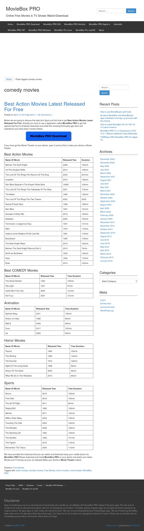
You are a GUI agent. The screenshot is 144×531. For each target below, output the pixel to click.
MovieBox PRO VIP (16, 30)
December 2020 (107, 194)
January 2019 (106, 260)
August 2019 (106, 236)
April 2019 (104, 250)
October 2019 (106, 229)
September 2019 (107, 232)
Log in (103, 300)
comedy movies (36, 470)
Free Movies (18, 467)
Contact (39, 485)
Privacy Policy (10, 485)
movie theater (76, 470)
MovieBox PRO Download (28, 24)
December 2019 (107, 222)
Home (10, 24)
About (101, 30)
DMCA (21, 485)
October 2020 (106, 197)
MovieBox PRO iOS (52, 24)
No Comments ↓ (45, 114)
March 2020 (105, 211)
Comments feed (107, 307)
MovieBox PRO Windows (40, 30)
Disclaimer (30, 485)
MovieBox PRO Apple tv (99, 24)
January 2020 (106, 218)
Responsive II (112, 525)
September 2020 (107, 201)
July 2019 (104, 239)
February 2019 (106, 257)
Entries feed (105, 303)
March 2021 (105, 190)
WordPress (135, 525)
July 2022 (104, 169)
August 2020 (106, 204)
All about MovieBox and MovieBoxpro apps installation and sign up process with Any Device (118, 118)
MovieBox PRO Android (74, 24)
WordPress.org (107, 310)
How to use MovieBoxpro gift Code (115, 111)
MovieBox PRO (23, 8)
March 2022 (105, 173)
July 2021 (104, 183)
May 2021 (104, 187)
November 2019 (107, 225)
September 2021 (107, 176)
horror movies (62, 470)
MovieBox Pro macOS (85, 30)
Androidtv (118, 24)
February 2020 (106, 215)
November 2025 (107, 162)
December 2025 (107, 159)
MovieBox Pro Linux (63, 30)
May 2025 (104, 166)
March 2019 (105, 253)
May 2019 (104, 246)
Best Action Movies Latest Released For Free (44, 106)
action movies (22, 470)
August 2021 (106, 180)
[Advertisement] (72, 54)
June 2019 (105, 243)
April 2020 (104, 208)
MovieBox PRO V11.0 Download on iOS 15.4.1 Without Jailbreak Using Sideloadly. (119, 132)
